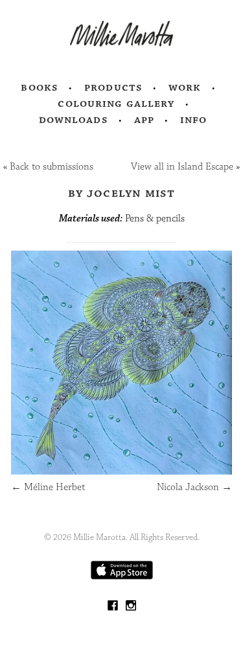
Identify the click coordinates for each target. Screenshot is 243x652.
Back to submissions (51, 167)
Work (185, 87)
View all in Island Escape (182, 167)
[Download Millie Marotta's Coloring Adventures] (122, 576)
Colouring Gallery (116, 103)
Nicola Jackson (194, 487)
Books (39, 87)
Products (113, 87)
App (144, 120)
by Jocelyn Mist (121, 193)
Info (193, 120)
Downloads (73, 120)
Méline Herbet (48, 487)
